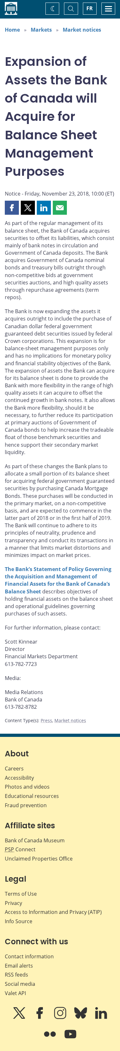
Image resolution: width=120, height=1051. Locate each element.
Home (12, 29)
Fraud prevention (26, 805)
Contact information (29, 956)
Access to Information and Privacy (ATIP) (53, 912)
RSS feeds (16, 974)
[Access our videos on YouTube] (70, 1038)
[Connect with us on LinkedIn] (101, 1017)
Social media (20, 983)
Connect (20, 849)
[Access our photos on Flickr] (50, 1038)
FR (89, 8)
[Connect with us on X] (20, 1017)
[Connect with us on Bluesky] (81, 1017)
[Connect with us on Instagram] (61, 1017)
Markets (41, 29)
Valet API (15, 993)
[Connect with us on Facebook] (40, 1017)
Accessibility (19, 777)
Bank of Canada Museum (35, 840)
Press (46, 720)
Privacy (13, 903)
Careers (14, 768)
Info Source (18, 921)
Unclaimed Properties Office (39, 858)
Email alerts (19, 965)
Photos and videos (27, 786)
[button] (12, 208)
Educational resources (32, 796)
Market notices (82, 29)
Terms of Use (21, 893)
